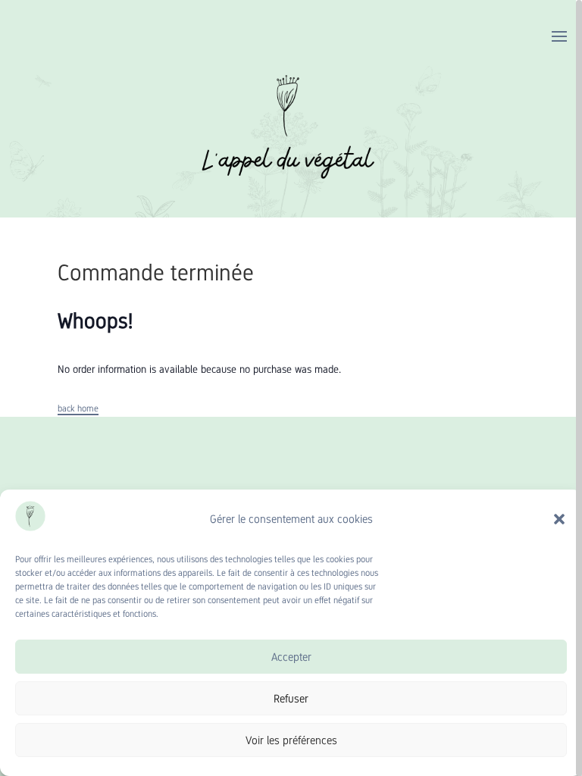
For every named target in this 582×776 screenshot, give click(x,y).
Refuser (291, 698)
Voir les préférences (291, 740)
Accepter (291, 656)
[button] (559, 519)
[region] (291, 388)
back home (78, 408)
